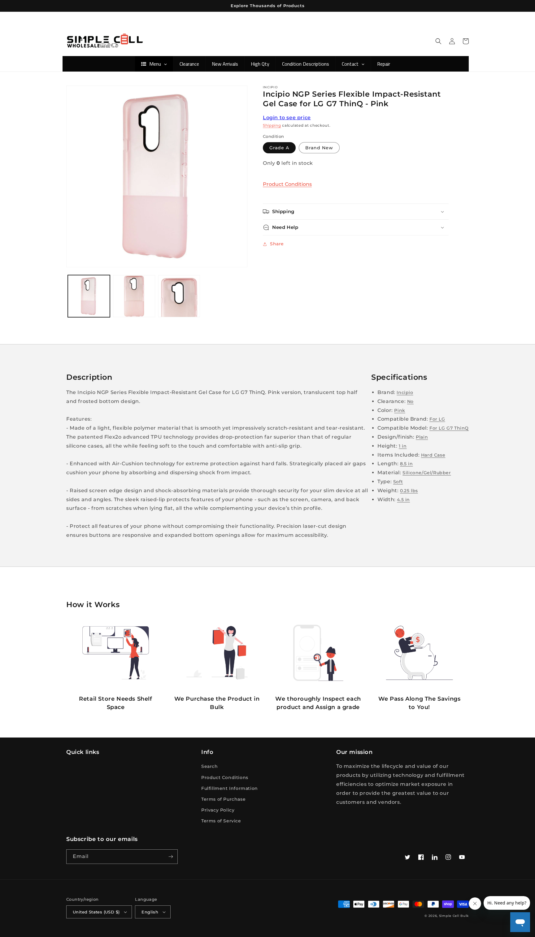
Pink (399, 410)
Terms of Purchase (223, 799)
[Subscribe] (170, 856)
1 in (403, 446)
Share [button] (277, 244)
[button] (438, 41)
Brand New (319, 148)
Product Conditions (287, 184)
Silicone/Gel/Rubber (426, 472)
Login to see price (287, 117)
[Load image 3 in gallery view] (179, 296)
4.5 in (403, 499)
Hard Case (433, 455)
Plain (422, 437)
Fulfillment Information (229, 788)
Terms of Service (221, 821)
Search (209, 766)
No (410, 401)
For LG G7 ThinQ (449, 428)
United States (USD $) (96, 911)
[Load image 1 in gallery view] (89, 296)
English (149, 911)
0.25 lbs (409, 490)
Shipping (272, 125)
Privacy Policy (217, 810)
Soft (398, 481)
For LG (437, 419)
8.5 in (406, 463)
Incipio (405, 392)
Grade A (279, 148)
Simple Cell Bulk (454, 915)
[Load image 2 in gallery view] (134, 296)
